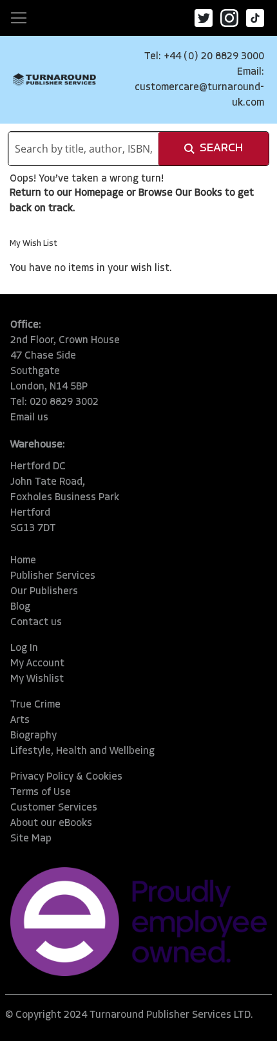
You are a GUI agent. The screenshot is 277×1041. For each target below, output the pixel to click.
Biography (33, 736)
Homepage (99, 193)
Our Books (198, 193)
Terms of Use (40, 792)
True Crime (35, 705)
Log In (24, 648)
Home (23, 561)
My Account (37, 664)
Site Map (31, 839)
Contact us (36, 622)
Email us (29, 418)
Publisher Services (52, 576)
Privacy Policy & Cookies (66, 777)
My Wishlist (37, 679)
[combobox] (83, 148)
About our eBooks (51, 823)
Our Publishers (44, 591)
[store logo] (54, 79)
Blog (20, 607)
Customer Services (53, 808)
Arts (20, 720)
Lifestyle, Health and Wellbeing (82, 751)
